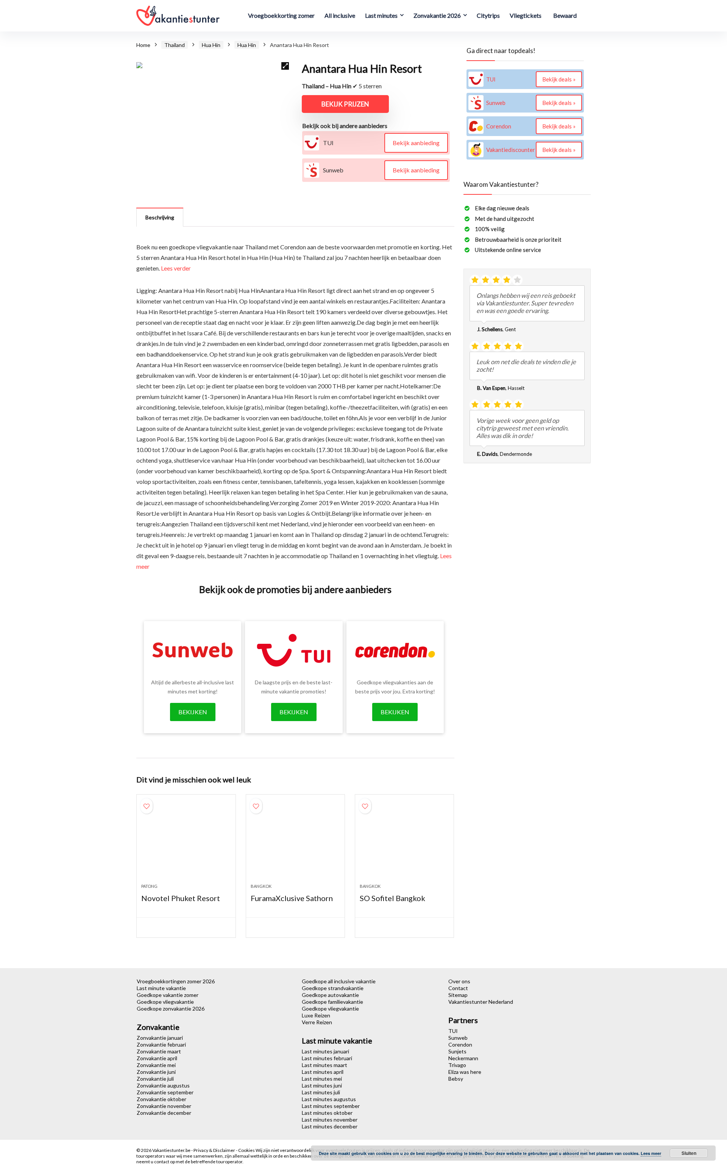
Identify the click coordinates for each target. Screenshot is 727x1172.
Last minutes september (331, 1106)
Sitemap (458, 995)
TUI (453, 1031)
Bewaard (565, 15)
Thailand (174, 45)
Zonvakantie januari (160, 1037)
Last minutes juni (322, 1085)
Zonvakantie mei (156, 1065)
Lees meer (651, 1153)
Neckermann (463, 1058)
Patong (149, 886)
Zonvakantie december (164, 1112)
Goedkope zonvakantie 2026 (170, 1008)
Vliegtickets (525, 15)
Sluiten (689, 1153)
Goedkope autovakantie (330, 995)
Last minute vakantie (161, 988)
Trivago (457, 1065)
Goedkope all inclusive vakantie (339, 981)
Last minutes (381, 15)
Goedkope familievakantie (332, 1001)
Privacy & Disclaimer (214, 1150)
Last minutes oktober (327, 1112)
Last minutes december (329, 1126)
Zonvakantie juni (156, 1072)
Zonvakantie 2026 (437, 15)
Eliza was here (464, 1072)
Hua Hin (211, 45)
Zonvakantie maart (159, 1051)
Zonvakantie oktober (161, 1099)
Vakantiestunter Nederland (480, 1001)
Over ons (459, 981)
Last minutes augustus (329, 1099)
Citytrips (488, 15)
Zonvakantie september (165, 1092)
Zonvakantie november (164, 1106)
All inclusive (339, 15)
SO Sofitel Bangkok (392, 898)
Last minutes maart (324, 1065)
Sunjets (457, 1051)
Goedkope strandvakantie (333, 988)
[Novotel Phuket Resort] (186, 843)
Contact (458, 988)
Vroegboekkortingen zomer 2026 (176, 981)
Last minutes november (329, 1119)
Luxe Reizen (316, 1015)
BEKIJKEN (192, 711)
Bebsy (455, 1078)
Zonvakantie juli (155, 1078)
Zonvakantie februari (161, 1044)
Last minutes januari (325, 1051)
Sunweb (458, 1037)
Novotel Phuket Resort (180, 898)
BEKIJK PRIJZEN (345, 104)
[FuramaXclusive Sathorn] (295, 843)
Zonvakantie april (157, 1058)
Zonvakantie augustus (163, 1085)
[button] (285, 66)
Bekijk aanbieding (416, 142)
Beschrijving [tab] (159, 217)
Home (143, 45)
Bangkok (261, 886)
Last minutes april (322, 1072)
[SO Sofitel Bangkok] (404, 843)
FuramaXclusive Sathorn (292, 898)
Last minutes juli (321, 1092)
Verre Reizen (317, 1022)
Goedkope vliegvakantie (165, 1001)
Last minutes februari (327, 1058)
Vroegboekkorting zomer (281, 15)
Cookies (247, 1150)
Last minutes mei (322, 1078)
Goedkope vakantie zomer (167, 995)
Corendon (460, 1044)
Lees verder (176, 268)
